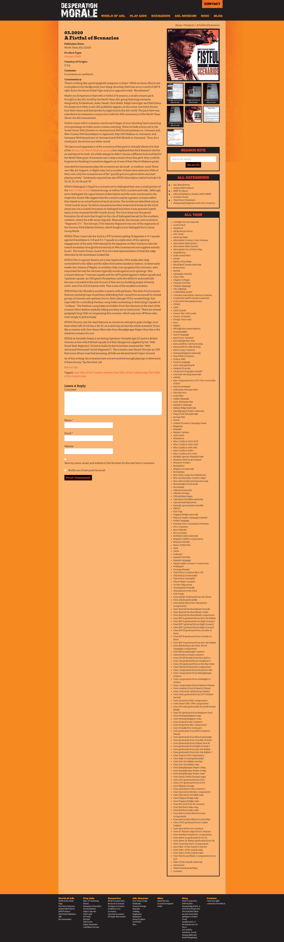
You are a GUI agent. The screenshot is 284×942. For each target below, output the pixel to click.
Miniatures (178, 438)
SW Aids (86, 919)
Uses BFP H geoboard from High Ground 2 (194, 621)
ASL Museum (185, 16)
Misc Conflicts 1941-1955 (185, 447)
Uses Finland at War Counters (187, 722)
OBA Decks (87, 922)
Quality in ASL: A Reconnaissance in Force (190, 924)
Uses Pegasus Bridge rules (186, 801)
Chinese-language (182, 286)
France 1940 (179, 359)
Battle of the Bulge (182, 261)
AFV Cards (178, 234)
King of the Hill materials (185, 414)
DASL (176, 307)
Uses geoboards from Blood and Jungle (192, 737)
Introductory (180, 392)
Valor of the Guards (80, 190)
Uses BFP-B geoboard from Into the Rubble (194, 642)
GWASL (177, 377)
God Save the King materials (187, 374)
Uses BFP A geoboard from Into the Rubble (194, 618)
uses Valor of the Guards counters (93, 372)
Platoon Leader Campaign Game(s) (190, 517)
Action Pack (179, 225)
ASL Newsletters (181, 185)
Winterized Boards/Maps (185, 868)
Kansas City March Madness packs (90, 150)
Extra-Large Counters (184, 350)
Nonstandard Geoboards (185, 484)
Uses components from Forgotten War (192, 670)
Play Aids (138, 16)
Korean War (179, 417)
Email (68, 433)
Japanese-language (182, 405)
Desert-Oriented (181, 316)
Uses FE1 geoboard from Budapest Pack (192, 713)
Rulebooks (137, 904)
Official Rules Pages (182, 496)
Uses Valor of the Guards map (130, 372)
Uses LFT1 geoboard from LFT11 (189, 780)
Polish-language (181, 520)
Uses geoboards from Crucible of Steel (192, 740)
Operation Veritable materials (188, 499)
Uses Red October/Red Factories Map (191, 819)
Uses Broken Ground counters (188, 655)
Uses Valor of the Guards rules (188, 853)
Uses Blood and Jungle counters (189, 652)
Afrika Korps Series (183, 231)
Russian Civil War (181, 542)
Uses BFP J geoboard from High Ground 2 (193, 627)
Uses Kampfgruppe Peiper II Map (189, 770)
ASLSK (176, 258)
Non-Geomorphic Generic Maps (189, 478)
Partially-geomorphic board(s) (188, 505)
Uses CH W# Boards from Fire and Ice (191, 658)
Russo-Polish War (182, 545)
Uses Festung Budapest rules (187, 719)
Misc (205, 16)
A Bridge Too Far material (186, 222)
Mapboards (137, 914)
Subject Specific (89, 911)
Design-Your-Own (182, 319)
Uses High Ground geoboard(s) (188, 758)
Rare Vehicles (180, 530)
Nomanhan (178, 472)
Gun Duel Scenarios (116, 914)
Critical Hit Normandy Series (187, 301)
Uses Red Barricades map (185, 807)
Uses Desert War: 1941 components (191, 703)
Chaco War (178, 277)
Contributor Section (91, 927)
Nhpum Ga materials (183, 469)
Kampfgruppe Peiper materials (188, 411)
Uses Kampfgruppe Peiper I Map (189, 767)
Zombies (177, 871)
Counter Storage (139, 906)
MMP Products (180, 191)
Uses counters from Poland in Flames (192, 688)
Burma (176, 271)
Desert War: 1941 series (184, 313)
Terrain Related (89, 909)
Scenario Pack (72, 56)
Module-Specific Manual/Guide (188, 456)
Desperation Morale (79, 10)
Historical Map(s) (181, 386)
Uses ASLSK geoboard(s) (185, 600)
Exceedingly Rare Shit (184, 341)
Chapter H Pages (181, 280)
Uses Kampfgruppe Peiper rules (189, 773)
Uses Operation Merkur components (191, 792)
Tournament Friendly (184, 588)
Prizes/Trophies (139, 919)
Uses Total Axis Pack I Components (190, 844)
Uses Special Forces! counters (188, 828)
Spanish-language (182, 560)
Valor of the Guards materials (187, 862)
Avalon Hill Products (183, 188)
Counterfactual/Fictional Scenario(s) (191, 298)
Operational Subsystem (185, 502)
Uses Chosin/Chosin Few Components (192, 667)
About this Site (163, 901)
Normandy (178, 487)
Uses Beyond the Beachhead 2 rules (190, 612)
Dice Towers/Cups (140, 901)
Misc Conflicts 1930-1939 (185, 444)
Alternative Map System (185, 243)
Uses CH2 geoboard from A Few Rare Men (193, 664)
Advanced (178, 228)
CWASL (176, 304)
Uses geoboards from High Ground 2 (191, 746)
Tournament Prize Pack (185, 591)
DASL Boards (179, 310)
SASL (175, 548)
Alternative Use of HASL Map (187, 249)
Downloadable (180, 332)
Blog (218, 16)
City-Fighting (179, 289)
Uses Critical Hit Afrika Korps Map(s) (191, 691)
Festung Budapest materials (187, 353)
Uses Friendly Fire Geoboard (187, 728)
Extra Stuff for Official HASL (187, 347)
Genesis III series (182, 368)
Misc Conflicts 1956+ (183, 450)
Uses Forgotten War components (190, 725)
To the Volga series (182, 585)
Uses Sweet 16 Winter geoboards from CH (194, 841)
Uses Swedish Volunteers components (192, 834)
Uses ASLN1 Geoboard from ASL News (192, 597)
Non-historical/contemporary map (190, 481)
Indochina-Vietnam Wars (185, 390)
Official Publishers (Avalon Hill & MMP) (192, 194)
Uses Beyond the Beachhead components (194, 615)
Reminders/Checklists (92, 906)
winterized (178, 865)
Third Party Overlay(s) (184, 578)
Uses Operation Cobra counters (189, 789)
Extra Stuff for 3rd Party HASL (188, 344)
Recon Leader (180, 533)
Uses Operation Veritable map (188, 795)
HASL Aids (87, 914)
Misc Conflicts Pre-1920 (185, 453)
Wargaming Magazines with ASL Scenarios (194, 203)
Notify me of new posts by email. (87, 470)
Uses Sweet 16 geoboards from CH (190, 838)
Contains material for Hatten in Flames (192, 295)
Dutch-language (181, 335)
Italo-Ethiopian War (183, 402)
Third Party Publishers (184, 200)
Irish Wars (178, 396)
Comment (70, 389)
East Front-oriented (183, 338)
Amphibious (179, 252)
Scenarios (160, 16)
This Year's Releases (66, 906)
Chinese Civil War (181, 283)
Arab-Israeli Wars (182, 255)
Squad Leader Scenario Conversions (191, 563)
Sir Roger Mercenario (117, 917)
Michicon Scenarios (116, 904)
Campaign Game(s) (182, 274)
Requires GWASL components (188, 539)
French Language (181, 362)
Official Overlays (181, 493)
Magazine (178, 426)
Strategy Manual (181, 569)
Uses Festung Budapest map (187, 715)
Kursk (176, 420)
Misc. (135, 924)
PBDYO (176, 508)
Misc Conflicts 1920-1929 (185, 441)
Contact (212, 4)
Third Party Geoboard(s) (185, 575)
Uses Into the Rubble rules (186, 764)
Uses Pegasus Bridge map (186, 798)
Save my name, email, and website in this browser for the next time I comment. (109, 463)
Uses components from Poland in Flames (193, 685)
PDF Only (177, 511)
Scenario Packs (180, 197)
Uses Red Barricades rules (186, 810)
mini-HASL (178, 435)
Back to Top (71, 367)
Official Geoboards (182, 490)
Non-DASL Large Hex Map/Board (189, 475)
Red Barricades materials (185, 536)
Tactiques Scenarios (116, 906)
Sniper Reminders (90, 924)
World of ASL (113, 16)
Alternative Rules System (185, 246)
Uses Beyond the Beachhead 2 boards (191, 609)
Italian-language (181, 399)
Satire (176, 551)
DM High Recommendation (186, 328)
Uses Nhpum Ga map (183, 786)
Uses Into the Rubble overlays (188, 761)
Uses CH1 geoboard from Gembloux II (192, 661)
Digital (176, 325)
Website (69, 446)
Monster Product (182, 463)
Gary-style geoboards (184, 365)
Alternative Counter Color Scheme (190, 240)
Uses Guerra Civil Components (188, 755)
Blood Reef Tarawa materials (187, 264)
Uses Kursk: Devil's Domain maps (189, 777)
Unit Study (178, 594)
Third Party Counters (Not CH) (188, 572)
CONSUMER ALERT (182, 292)
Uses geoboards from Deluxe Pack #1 (191, 743)
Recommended (64, 919)
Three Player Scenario (184, 581)
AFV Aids (87, 917)
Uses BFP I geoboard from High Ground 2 (193, 624)
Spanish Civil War (181, 557)
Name (68, 420)
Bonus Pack (179, 267)
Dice (175, 322)
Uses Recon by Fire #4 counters (189, 804)
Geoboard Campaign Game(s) (187, 371)
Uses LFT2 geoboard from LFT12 (189, 783)
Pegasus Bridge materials (185, 514)
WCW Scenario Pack (116, 901)
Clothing (136, 911)
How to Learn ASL (189, 901)
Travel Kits (137, 922)
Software (177, 554)
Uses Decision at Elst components (190, 700)
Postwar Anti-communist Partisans (191, 524)
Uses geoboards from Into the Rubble (191, 749)
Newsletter (179, 466)
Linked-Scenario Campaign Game (189, 423)
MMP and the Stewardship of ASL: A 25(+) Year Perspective (191, 906)
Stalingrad (178, 566)
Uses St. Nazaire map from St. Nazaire (192, 831)
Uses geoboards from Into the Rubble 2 (192, 752)
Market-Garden (181, 432)
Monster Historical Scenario (187, 460)
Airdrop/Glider (180, 237)
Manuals (177, 429)
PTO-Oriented (180, 527)
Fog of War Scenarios (183, 356)
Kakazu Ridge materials (184, 408)
